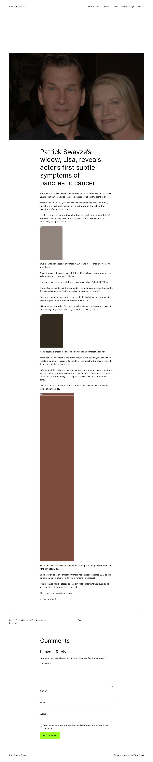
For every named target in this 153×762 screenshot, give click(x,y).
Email (43, 702)
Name (43, 691)
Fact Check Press (17, 6)
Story (43, 620)
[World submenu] (126, 6)
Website (44, 714)
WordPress (139, 755)
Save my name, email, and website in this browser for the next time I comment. (75, 727)
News (38, 620)
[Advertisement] (76, 37)
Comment (45, 663)
